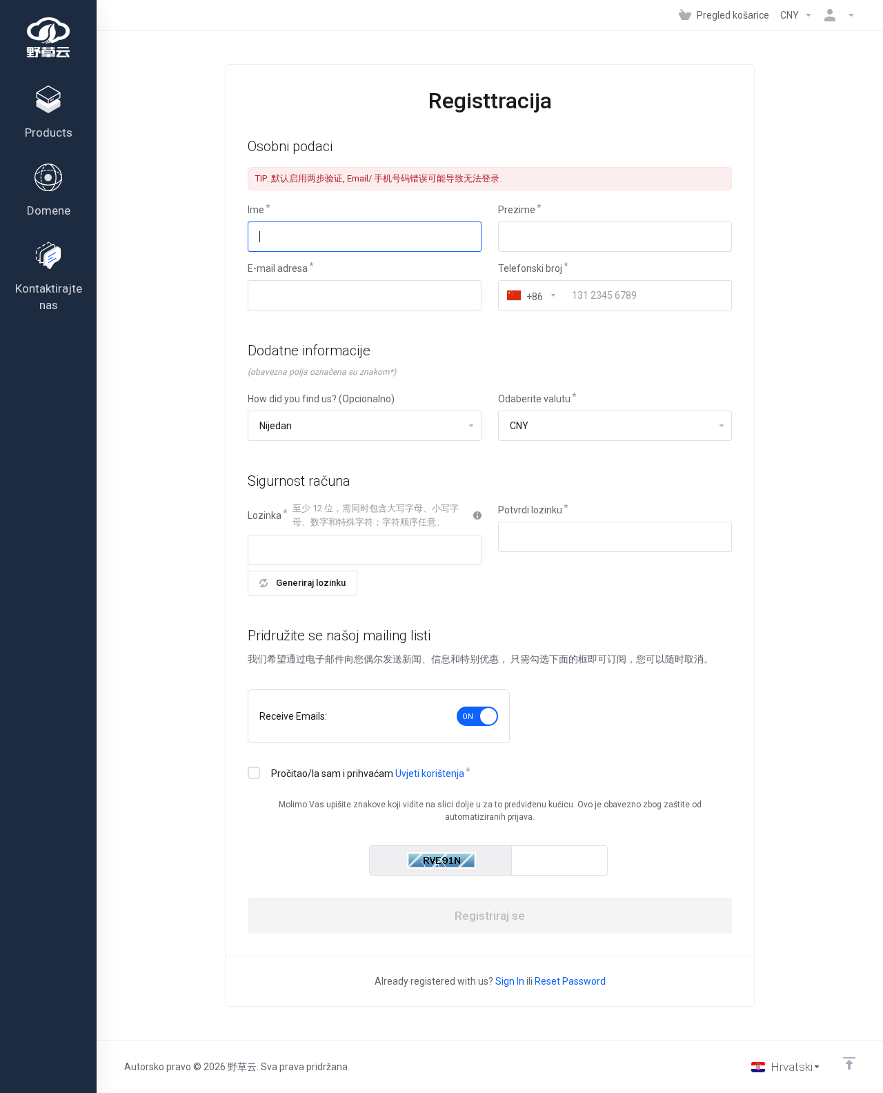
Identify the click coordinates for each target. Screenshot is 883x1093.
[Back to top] (849, 1063)
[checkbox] (254, 773)
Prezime (516, 209)
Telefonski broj (530, 268)
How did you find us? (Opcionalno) (321, 398)
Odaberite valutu (534, 398)
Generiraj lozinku (311, 583)
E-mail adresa (278, 268)
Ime (256, 209)
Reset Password (570, 981)
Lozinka (264, 515)
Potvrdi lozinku (530, 509)
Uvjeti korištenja (429, 773)
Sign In (509, 981)
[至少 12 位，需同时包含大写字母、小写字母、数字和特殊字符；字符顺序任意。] (477, 515)
